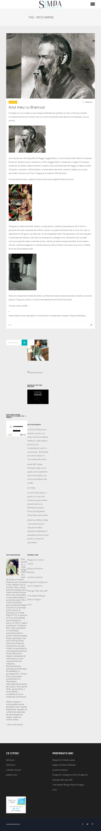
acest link (79, 230)
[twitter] (87, 824)
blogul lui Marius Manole (64, 765)
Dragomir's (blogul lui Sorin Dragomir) (70, 774)
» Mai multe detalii (14, 724)
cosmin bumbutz (35, 577)
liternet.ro (10, 765)
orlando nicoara (13, 770)
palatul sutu (11, 774)
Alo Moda (17, 248)
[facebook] (82, 824)
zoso (29, 604)
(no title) (31, 487)
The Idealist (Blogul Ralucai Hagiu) (68, 784)
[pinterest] (92, 824)
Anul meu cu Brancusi (27, 107)
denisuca (10, 760)
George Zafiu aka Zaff (37, 590)
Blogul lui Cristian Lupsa (63, 760)
